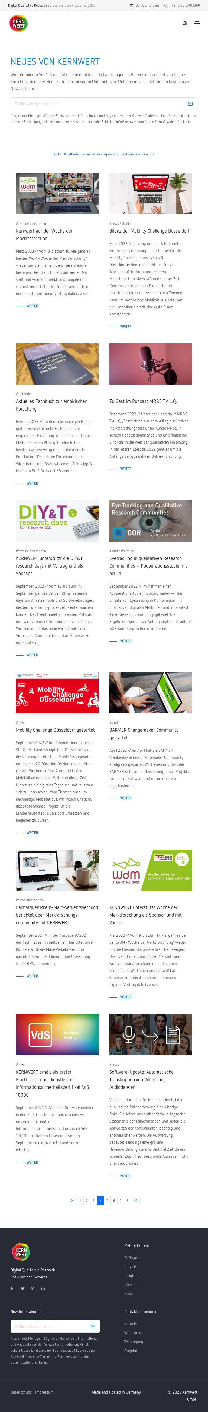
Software (131, 1257)
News (128, 1293)
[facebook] (15, 1288)
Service (130, 1266)
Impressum (44, 1392)
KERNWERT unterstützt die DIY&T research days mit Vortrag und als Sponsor (49, 565)
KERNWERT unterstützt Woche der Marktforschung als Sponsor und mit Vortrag (145, 914)
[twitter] (25, 1288)
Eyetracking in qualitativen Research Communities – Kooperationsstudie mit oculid (148, 565)
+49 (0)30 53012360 (185, 5)
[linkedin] (45, 1288)
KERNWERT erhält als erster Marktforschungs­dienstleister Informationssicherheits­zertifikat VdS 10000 (52, 1083)
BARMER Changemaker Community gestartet (143, 733)
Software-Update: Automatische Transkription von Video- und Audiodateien (141, 1079)
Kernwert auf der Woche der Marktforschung (44, 234)
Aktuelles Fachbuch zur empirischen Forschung (51, 405)
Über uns (131, 1284)
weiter (32, 306)
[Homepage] (18, 23)
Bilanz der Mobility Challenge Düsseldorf (149, 231)
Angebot (131, 1350)
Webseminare (135, 1332)
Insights (130, 1275)
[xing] (35, 1288)
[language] (185, 23)
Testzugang (133, 1341)
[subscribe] (190, 103)
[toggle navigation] (197, 23)
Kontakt (130, 1323)
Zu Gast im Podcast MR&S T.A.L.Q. (143, 401)
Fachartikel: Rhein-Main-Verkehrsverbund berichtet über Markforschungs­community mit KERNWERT (57, 914)
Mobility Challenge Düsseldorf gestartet (55, 730)
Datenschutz (21, 1392)
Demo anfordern (147, 5)
